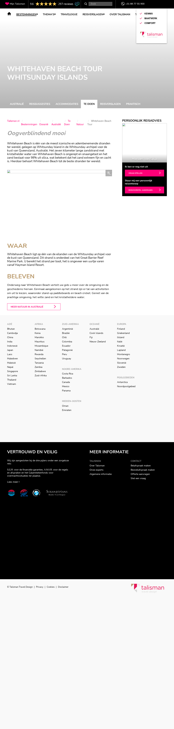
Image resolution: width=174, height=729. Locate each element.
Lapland (121, 350)
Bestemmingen (26, 14)
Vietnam (11, 384)
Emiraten (66, 410)
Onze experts (96, 469)
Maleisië (11, 362)
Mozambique (41, 345)
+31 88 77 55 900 (134, 3)
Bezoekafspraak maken (143, 469)
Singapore (12, 371)
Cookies (51, 587)
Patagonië (67, 350)
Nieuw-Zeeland (98, 341)
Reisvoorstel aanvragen (140, 190)
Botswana (40, 328)
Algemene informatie (101, 474)
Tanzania (39, 362)
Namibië (39, 350)
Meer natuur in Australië (27, 306)
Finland (121, 328)
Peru (64, 354)
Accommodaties (67, 104)
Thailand (11, 379)
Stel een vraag (138, 478)
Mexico (65, 386)
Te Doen (89, 104)
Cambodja (12, 333)
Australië (17, 104)
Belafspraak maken (141, 465)
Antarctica (122, 382)
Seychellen (40, 358)
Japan (10, 350)
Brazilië (65, 333)
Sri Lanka (12, 375)
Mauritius (40, 341)
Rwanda (39, 354)
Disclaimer (63, 587)
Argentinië (67, 328)
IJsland (120, 337)
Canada (66, 382)
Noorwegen (123, 358)
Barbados (67, 378)
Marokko (39, 337)
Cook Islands (96, 333)
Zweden (121, 367)
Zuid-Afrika (41, 375)
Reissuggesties (39, 104)
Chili (64, 337)
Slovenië (121, 362)
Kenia (37, 333)
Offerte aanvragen (140, 474)
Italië (119, 341)
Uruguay (66, 358)
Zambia (38, 367)
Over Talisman (97, 465)
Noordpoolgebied (126, 386)
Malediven (12, 358)
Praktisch (133, 104)
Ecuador (66, 345)
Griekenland (123, 333)
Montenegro (123, 354)
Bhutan (11, 328)
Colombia (67, 341)
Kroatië (121, 345)
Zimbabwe (40, 371)
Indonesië (12, 345)
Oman (65, 406)
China (10, 337)
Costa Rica (67, 373)
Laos (9, 354)
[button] (124, 143)
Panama (66, 390)
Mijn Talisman (17, 3)
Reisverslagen (110, 104)
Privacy (40, 587)
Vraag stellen (135, 173)
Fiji (91, 337)
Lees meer (13, 482)
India (9, 341)
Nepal (10, 367)
